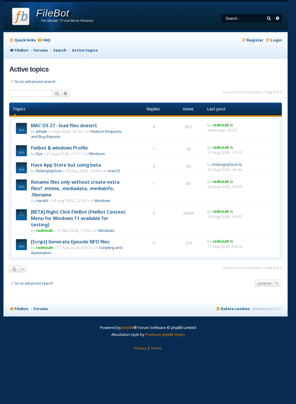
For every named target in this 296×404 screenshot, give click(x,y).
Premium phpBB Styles (165, 334)
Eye (39, 153)
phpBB (128, 327)
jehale (41, 131)
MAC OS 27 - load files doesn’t (64, 125)
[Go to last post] (232, 125)
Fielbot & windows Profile (59, 148)
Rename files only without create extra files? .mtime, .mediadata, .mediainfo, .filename (75, 188)
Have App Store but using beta (66, 165)
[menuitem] (43, 40)
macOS (114, 170)
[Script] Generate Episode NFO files (70, 242)
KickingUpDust (49, 170)
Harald (42, 200)
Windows (97, 153)
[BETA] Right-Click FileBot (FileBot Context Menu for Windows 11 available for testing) (78, 218)
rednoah (220, 125)
